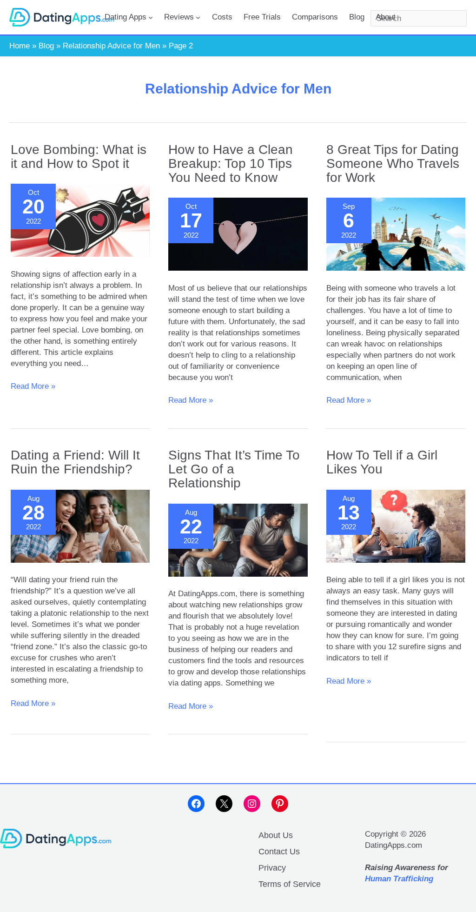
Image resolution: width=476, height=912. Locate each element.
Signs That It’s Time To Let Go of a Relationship (234, 469)
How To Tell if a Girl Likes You (381, 462)
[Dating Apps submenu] (150, 17)
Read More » (33, 386)
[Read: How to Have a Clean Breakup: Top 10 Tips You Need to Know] (237, 234)
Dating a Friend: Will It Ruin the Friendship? (75, 462)
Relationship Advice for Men (111, 45)
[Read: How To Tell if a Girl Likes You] (395, 526)
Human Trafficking (399, 878)
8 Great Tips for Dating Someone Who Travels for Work (392, 163)
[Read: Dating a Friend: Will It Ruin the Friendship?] (80, 526)
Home (19, 45)
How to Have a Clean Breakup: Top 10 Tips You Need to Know (230, 163)
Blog (46, 45)
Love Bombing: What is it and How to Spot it (78, 156)
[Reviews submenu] (198, 17)
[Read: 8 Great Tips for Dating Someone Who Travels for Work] (395, 234)
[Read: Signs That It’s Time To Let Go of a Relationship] (237, 540)
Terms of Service (289, 884)
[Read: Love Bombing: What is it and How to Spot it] (80, 220)
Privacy (272, 867)
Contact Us (279, 851)
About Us (275, 835)
